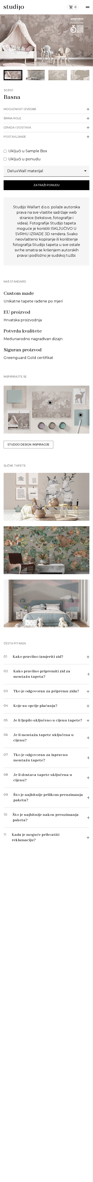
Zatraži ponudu (46, 185)
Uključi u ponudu (24, 159)
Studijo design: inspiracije (28, 444)
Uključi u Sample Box (27, 151)
